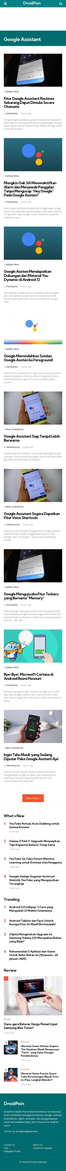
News (16, 91)
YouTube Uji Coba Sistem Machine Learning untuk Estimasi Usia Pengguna (35, 860)
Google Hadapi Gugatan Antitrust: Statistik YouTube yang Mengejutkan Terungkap (34, 880)
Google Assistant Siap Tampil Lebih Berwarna (32, 438)
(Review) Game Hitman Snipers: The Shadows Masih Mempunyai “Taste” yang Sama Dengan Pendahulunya (40, 1051)
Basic (8, 748)
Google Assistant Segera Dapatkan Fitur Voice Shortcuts (32, 515)
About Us (37, 1144)
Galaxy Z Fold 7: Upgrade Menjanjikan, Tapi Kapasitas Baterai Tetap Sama (34, 842)
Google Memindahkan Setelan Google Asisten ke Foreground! (28, 358)
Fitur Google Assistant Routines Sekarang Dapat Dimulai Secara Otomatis (29, 102)
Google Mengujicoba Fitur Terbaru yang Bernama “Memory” (31, 596)
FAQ (6, 1148)
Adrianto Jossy (13, 447)
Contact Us (9, 1144)
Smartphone (18, 429)
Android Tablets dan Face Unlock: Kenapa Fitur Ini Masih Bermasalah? (32, 922)
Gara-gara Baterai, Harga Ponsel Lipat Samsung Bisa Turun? (30, 1026)
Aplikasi (9, 91)
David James (12, 113)
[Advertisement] (33, 19)
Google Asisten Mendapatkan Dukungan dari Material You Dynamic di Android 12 (27, 275)
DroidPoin (32, 3)
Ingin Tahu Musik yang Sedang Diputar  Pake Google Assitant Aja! (31, 756)
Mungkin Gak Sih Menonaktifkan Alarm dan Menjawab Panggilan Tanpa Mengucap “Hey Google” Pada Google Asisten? (30, 188)
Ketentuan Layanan (42, 1148)
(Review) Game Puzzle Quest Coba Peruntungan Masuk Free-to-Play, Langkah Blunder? (40, 1077)
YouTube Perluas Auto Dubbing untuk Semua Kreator (34, 825)
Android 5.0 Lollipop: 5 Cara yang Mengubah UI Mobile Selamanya (31, 908)
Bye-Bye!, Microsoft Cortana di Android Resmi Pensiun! (28, 676)
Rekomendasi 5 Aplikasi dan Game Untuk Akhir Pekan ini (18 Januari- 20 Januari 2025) (33, 955)
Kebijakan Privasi (12, 1151)
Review (7, 1019)
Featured (25, 1042)
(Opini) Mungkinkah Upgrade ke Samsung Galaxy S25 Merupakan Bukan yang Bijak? (35, 937)
